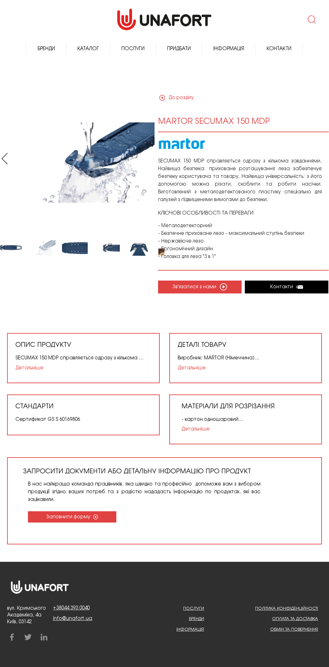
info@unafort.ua (72, 618)
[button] (311, 19)
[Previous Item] (4, 159)
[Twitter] (28, 637)
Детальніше (29, 368)
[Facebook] (12, 637)
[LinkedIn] (44, 637)
